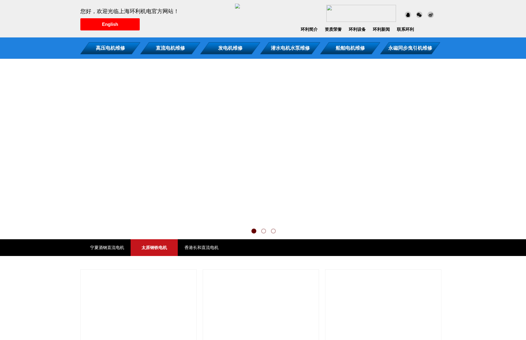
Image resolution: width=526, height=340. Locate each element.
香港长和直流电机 (201, 247)
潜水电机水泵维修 (290, 48)
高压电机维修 (110, 48)
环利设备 (357, 29)
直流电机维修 (170, 48)
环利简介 (309, 29)
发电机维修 (230, 48)
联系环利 (405, 29)
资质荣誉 (333, 29)
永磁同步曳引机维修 (410, 48)
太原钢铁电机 (154, 247)
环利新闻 (381, 29)
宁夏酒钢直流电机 (107, 247)
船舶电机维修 (350, 48)
